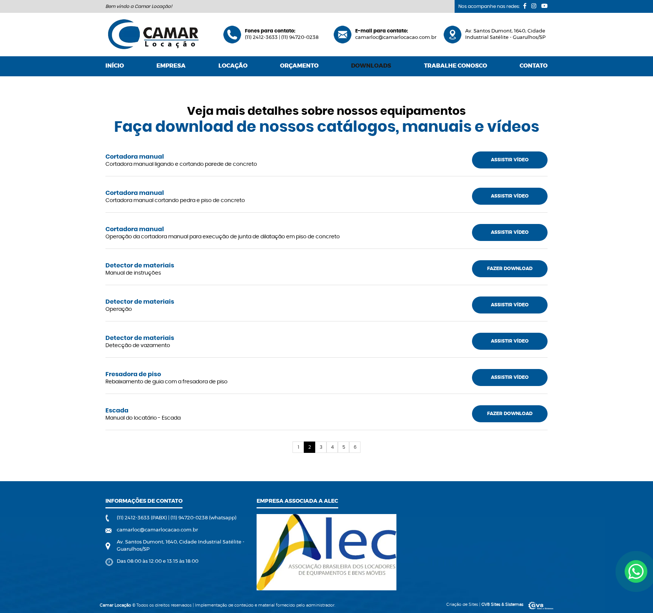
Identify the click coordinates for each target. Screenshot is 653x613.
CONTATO (534, 66)
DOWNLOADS (371, 66)
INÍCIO (114, 66)
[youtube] (544, 6)
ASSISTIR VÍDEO (510, 159)
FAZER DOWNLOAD (509, 268)
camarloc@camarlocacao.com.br (395, 37)
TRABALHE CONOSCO (455, 66)
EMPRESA (171, 66)
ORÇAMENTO (299, 66)
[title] (636, 571)
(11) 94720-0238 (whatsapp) (203, 518)
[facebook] (524, 6)
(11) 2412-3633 (262, 37)
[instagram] (533, 6)
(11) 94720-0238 (300, 37)
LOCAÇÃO (233, 66)
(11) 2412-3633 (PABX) (142, 518)
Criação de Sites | (484, 604)
